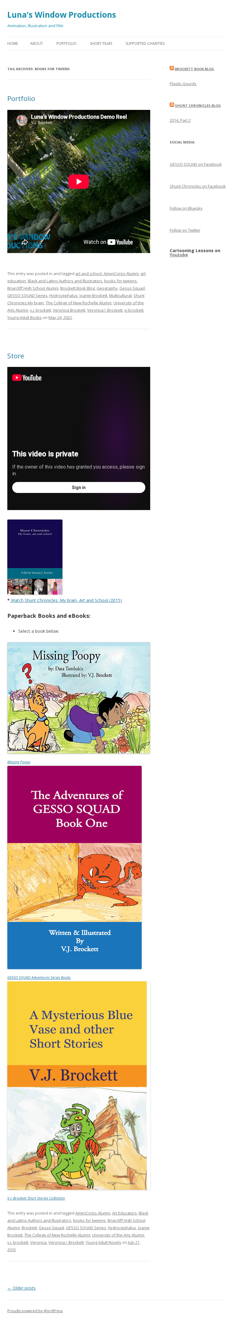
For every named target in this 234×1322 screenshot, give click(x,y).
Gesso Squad (132, 288)
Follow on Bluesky (186, 208)
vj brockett (134, 310)
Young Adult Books (24, 317)
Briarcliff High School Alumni (32, 288)
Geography (107, 288)
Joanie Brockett (93, 295)
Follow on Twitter (185, 230)
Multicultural (120, 295)
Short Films (101, 43)
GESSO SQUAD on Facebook (196, 164)
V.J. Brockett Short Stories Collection (36, 1198)
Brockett (29, 1227)
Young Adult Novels (103, 1242)
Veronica (38, 1242)
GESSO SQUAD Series (27, 295)
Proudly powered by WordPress (35, 1310)
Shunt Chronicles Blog (198, 105)
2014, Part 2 (180, 120)
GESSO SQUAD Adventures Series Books (39, 977)
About (36, 43)
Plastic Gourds (183, 83)
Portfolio (66, 43)
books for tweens (120, 281)
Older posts (21, 1288)
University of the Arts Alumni (118, 1235)
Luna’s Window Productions (61, 14)
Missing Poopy (18, 762)
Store (15, 355)
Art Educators (124, 1213)
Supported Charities (145, 43)
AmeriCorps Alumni (92, 1213)
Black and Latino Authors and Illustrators (65, 281)
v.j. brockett (40, 310)
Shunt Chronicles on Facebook (198, 186)
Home (12, 43)
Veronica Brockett (69, 310)
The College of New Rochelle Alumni (79, 303)
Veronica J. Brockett (104, 310)
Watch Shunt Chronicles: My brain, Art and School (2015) (66, 600)
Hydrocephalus (63, 295)
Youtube (179, 255)
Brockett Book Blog (77, 288)
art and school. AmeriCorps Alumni (107, 273)
